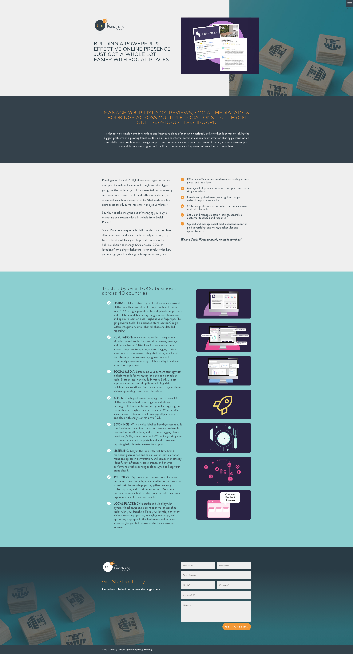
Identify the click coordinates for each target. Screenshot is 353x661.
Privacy (139, 649)
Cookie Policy (147, 649)
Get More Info (236, 626)
